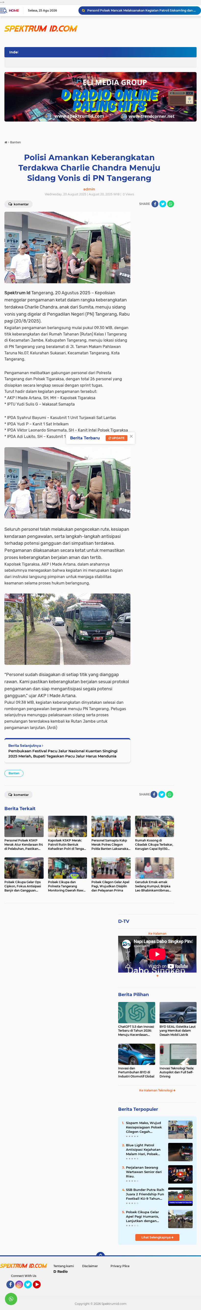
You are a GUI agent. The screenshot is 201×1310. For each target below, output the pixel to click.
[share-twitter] (162, 203)
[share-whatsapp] (170, 203)
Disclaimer (90, 1266)
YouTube (40, 1290)
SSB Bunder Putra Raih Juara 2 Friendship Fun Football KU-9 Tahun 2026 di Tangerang (145, 1194)
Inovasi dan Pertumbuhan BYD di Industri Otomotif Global (136, 1072)
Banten (14, 773)
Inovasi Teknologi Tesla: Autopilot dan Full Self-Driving (177, 1072)
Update (118, 438)
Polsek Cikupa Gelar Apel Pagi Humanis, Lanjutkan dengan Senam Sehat (142, 1216)
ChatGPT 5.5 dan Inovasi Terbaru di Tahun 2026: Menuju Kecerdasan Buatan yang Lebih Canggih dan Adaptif (136, 1031)
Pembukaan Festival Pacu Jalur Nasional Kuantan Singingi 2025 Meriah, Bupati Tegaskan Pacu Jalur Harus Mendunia (62, 753)
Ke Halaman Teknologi (156, 1090)
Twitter (30, 1290)
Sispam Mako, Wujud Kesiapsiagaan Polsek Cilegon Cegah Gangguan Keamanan (144, 1127)
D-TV (123, 921)
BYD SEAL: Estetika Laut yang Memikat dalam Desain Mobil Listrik (178, 1031)
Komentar (21, 204)
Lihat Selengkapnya (156, 1237)
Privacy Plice (120, 1266)
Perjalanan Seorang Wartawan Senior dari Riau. (144, 1171)
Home (14, 10)
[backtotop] (100, 1256)
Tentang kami (63, 1266)
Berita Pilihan (133, 994)
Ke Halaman (157, 933)
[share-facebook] (154, 203)
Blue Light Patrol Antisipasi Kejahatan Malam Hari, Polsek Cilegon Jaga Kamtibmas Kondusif (143, 1149)
